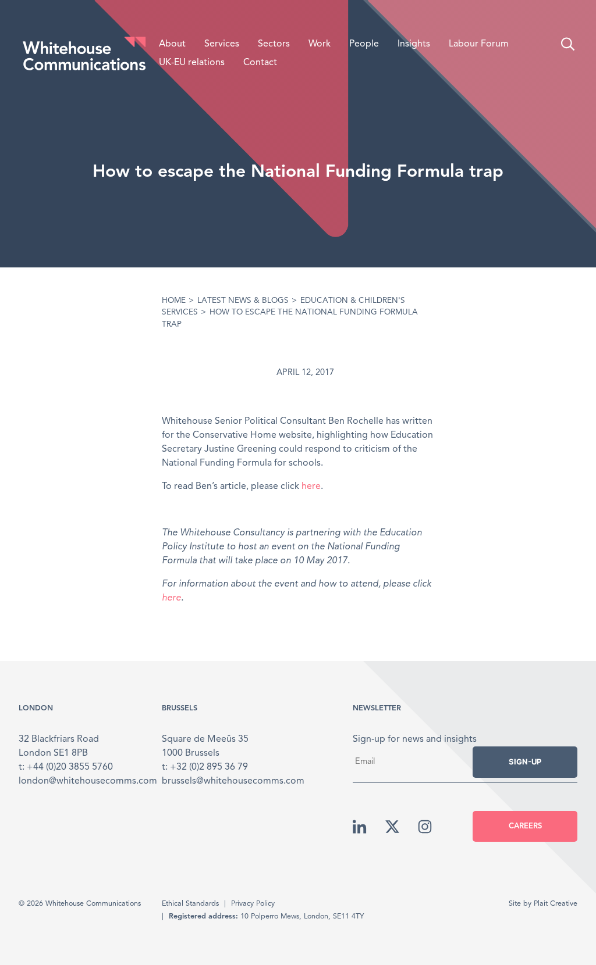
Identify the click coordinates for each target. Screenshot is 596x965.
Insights (414, 44)
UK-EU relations (192, 62)
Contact (260, 62)
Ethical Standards (190, 903)
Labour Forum (479, 44)
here (311, 486)
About (172, 44)
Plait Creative (555, 903)
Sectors (274, 44)
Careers (525, 826)
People (364, 44)
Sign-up (525, 761)
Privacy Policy (253, 903)
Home (174, 301)
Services (221, 44)
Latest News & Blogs (243, 301)
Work (319, 44)
